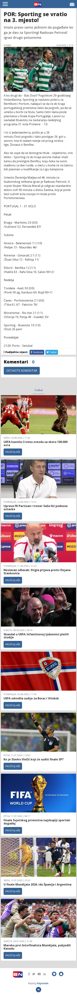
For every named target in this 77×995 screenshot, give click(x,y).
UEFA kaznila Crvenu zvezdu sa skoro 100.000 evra (36, 443)
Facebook (37, 352)
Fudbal (39, 390)
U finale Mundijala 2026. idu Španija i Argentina (37, 884)
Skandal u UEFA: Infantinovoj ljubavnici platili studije (36, 635)
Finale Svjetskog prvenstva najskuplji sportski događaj (37, 821)
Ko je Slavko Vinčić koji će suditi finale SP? (34, 759)
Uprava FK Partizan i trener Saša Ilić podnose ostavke (36, 507)
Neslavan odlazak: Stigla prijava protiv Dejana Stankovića (37, 571)
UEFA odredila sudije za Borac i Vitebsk (31, 698)
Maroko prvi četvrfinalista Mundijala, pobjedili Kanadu (37, 946)
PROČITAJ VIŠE (12, 452)
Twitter (53, 352)
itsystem (42, 983)
